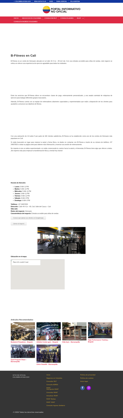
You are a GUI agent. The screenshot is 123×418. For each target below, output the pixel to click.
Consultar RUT (50, 18)
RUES (51, 1)
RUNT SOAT (51, 402)
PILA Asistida (75, 1)
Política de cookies (86, 378)
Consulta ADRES (67, 18)
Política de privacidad (87, 375)
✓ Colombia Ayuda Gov (22, 1)
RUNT (79, 18)
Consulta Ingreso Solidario (25, 21)
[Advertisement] (61, 37)
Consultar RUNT (52, 392)
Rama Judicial (61, 1)
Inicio (16, 18)
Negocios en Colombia (31, 18)
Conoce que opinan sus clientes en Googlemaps (28, 218)
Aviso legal (84, 381)
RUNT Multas (51, 399)
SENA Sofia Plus (40, 1)
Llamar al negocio (18, 223)
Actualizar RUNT (52, 395)
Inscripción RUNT (53, 389)
